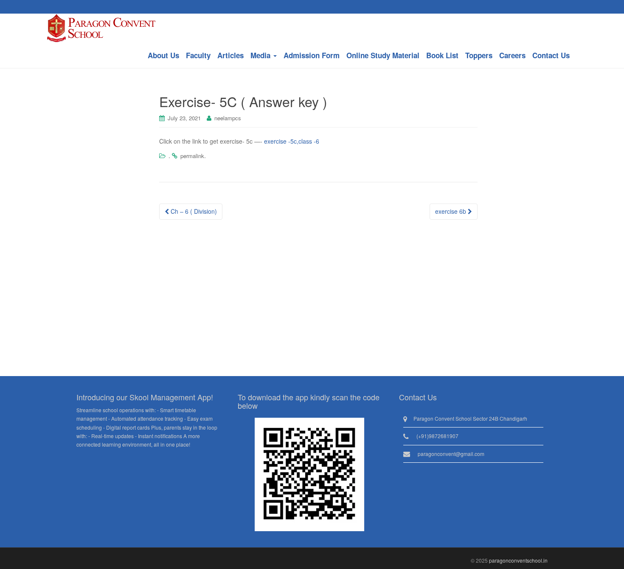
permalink (192, 156)
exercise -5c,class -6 (291, 141)
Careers (512, 55)
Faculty (198, 55)
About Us (163, 55)
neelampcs (227, 118)
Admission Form (312, 55)
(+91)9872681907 (437, 435)
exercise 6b (451, 211)
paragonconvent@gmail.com (451, 453)
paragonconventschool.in (518, 560)
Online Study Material (382, 55)
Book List (442, 55)
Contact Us (551, 55)
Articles (230, 55)
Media (261, 55)
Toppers (478, 55)
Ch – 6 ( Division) (193, 211)
